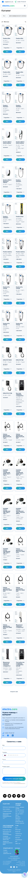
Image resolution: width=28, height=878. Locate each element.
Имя (3, 745)
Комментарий (5, 766)
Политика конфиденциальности (14, 858)
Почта (4, 759)
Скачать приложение (14, 856)
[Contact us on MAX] (24, 875)
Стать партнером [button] (14, 859)
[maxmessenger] (23, 796)
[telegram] (14, 796)
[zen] (9, 796)
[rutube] (18, 796)
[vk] (5, 796)
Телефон (4, 752)
